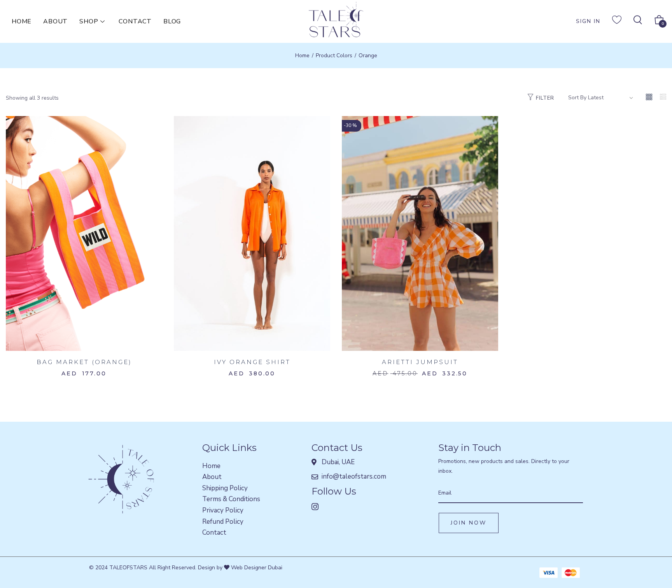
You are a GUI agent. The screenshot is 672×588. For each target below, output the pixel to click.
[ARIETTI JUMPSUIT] (420, 233)
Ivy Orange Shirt (252, 362)
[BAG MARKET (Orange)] (84, 233)
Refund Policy (222, 521)
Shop (88, 21)
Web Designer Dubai (255, 567)
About (55, 21)
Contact (135, 21)
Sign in (588, 21)
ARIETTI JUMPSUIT (420, 362)
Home (22, 21)
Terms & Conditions (231, 499)
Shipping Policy (225, 488)
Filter (545, 98)
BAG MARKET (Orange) (84, 362)
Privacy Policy (222, 510)
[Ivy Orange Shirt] (252, 233)
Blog (172, 21)
